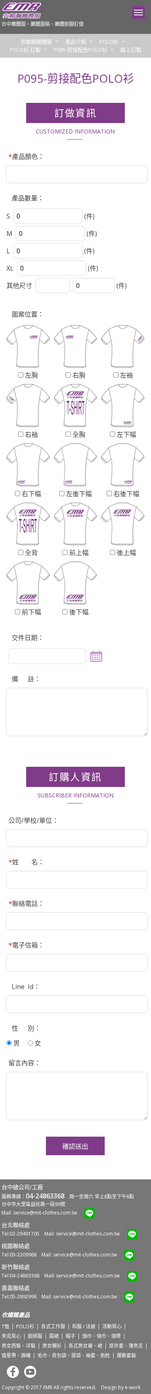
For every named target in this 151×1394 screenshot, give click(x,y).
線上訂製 (130, 49)
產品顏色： (26, 156)
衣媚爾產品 (16, 1315)
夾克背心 (11, 1336)
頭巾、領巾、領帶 (101, 1336)
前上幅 (78, 552)
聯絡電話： (26, 903)
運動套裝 (126, 1355)
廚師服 (35, 1336)
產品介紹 (75, 41)
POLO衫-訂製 (25, 49)
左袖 (125, 375)
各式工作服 (53, 1326)
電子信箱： (26, 945)
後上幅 (125, 552)
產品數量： (26, 198)
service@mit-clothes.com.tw (45, 1212)
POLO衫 (108, 41)
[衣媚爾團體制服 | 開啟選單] (138, 12)
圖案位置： (26, 314)
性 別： (24, 1028)
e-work (133, 1387)
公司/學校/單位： (33, 820)
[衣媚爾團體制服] (22, 16)
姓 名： (26, 862)
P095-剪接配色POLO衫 (80, 49)
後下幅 (78, 611)
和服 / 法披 (83, 1326)
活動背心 (112, 1326)
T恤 (5, 1326)
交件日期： (26, 637)
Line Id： (24, 986)
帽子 (70, 1336)
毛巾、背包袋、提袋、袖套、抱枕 (73, 1355)
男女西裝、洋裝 (18, 1345)
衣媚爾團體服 (36, 41)
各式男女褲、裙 (85, 1345)
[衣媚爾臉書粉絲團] (11, 1376)
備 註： (24, 678)
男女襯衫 (52, 1345)
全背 (30, 552)
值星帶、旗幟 (16, 1355)
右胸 (78, 375)
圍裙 (54, 1336)
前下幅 (30, 611)
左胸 (30, 375)
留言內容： (24, 1062)
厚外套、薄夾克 (126, 1345)
